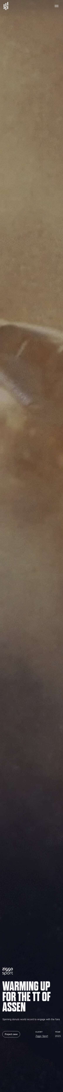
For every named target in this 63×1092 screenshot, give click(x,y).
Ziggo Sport (41, 1036)
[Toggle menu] (56, 6)
